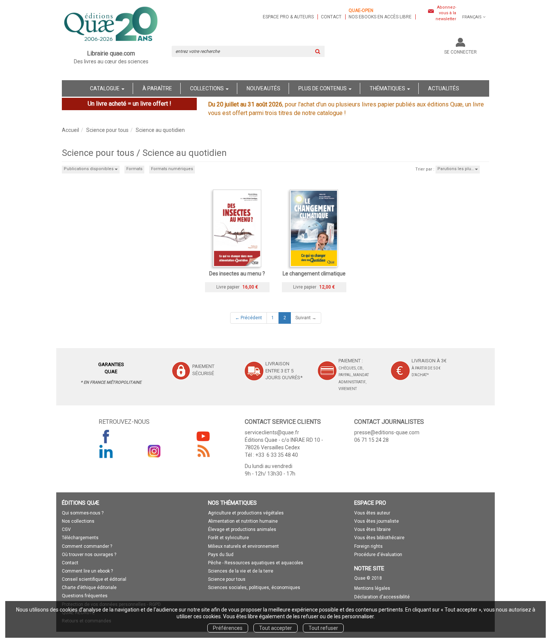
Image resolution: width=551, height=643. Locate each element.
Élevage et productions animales (242, 529)
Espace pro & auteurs (288, 16)
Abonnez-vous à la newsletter (446, 13)
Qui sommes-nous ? (82, 513)
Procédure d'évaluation (378, 554)
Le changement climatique (314, 274)
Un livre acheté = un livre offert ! (129, 103)
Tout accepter (275, 628)
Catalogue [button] (105, 88)
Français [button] (472, 17)
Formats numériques (172, 168)
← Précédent (248, 317)
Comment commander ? (87, 546)
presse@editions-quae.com (386, 432)
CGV (66, 529)
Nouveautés (263, 88)
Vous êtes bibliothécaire (379, 537)
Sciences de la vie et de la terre (240, 571)
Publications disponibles (89, 168)
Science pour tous (107, 130)
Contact (331, 16)
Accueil (70, 130)
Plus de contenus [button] (323, 88)
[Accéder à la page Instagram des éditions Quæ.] (154, 451)
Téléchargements (80, 537)
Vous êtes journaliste (376, 521)
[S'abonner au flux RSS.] (203, 451)
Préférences (228, 628)
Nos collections (78, 521)
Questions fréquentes (85, 595)
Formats (134, 168)
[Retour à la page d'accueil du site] (111, 25)
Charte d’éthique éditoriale (89, 587)
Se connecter (460, 52)
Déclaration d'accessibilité (382, 597)
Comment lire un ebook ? (87, 571)
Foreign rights (368, 546)
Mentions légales (372, 588)
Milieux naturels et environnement (243, 546)
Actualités (443, 88)
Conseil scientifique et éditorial (94, 579)
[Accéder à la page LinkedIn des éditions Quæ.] (106, 451)
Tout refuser (323, 628)
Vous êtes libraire (372, 529)
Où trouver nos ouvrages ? (89, 554)
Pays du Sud (221, 554)
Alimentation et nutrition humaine (243, 521)
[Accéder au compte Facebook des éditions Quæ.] (106, 436)
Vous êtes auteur (372, 513)
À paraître (157, 88)
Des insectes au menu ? (237, 274)
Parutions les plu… (456, 168)
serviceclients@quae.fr (272, 432)
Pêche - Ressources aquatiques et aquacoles (255, 562)
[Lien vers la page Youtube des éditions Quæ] (203, 436)
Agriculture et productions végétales (246, 513)
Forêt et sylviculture (228, 537)
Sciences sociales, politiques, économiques (254, 587)
